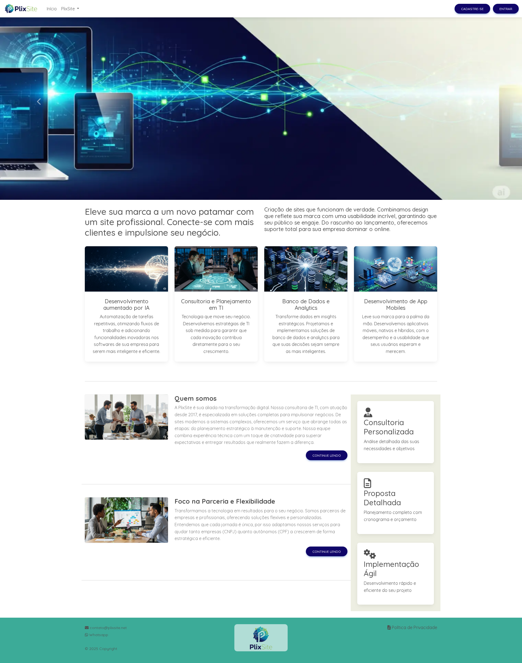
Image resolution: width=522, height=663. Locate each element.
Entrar (505, 9)
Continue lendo (326, 455)
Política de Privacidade (414, 627)
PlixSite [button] (68, 8)
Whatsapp (98, 634)
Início (52, 8)
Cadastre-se (472, 9)
